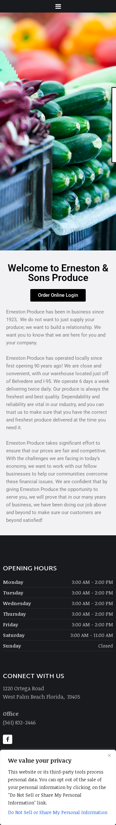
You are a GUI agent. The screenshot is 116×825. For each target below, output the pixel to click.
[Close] (109, 755)
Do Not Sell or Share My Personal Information (57, 812)
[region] (58, 787)
